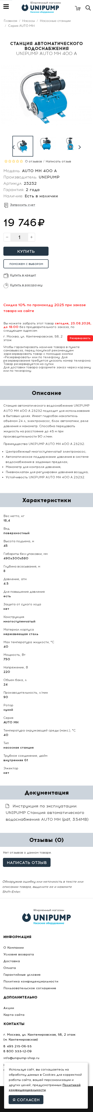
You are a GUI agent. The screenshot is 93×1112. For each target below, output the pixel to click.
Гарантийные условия (21, 975)
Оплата (9, 968)
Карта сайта (13, 1015)
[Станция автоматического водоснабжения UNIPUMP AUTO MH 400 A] (22, 146)
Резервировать (80, 338)
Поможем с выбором (26, 264)
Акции (8, 1008)
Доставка (11, 961)
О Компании (13, 948)
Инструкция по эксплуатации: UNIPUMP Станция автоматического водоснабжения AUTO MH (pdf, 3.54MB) (47, 813)
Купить (26, 251)
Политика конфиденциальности (30, 981)
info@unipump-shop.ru (21, 1058)
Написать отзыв (58, 161)
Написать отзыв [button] (27, 862)
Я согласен (26, 1099)
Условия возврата (18, 954)
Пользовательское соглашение (29, 988)
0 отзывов (33, 161)
